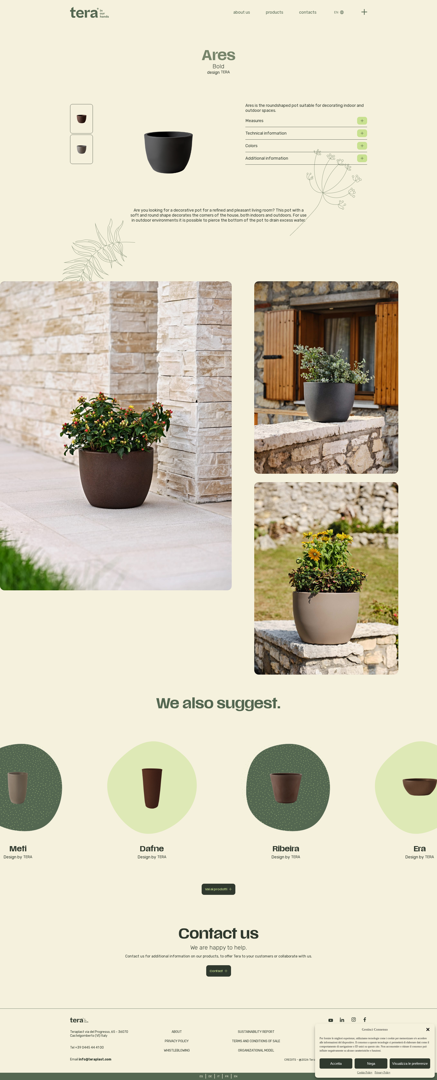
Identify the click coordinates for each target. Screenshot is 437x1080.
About (177, 1032)
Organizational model (256, 1050)
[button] (428, 1029)
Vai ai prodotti (216, 889)
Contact (216, 971)
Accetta (336, 1063)
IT (218, 1076)
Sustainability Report (256, 1032)
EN (336, 12)
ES (201, 1076)
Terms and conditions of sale (256, 1041)
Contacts (307, 12)
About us (241, 12)
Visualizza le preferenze (410, 1063)
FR (227, 1076)
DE (210, 1076)
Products (274, 12)
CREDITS (290, 1059)
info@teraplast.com (95, 1059)
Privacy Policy (382, 1072)
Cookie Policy (364, 1072)
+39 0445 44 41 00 (89, 1047)
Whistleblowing (177, 1050)
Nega (371, 1063)
